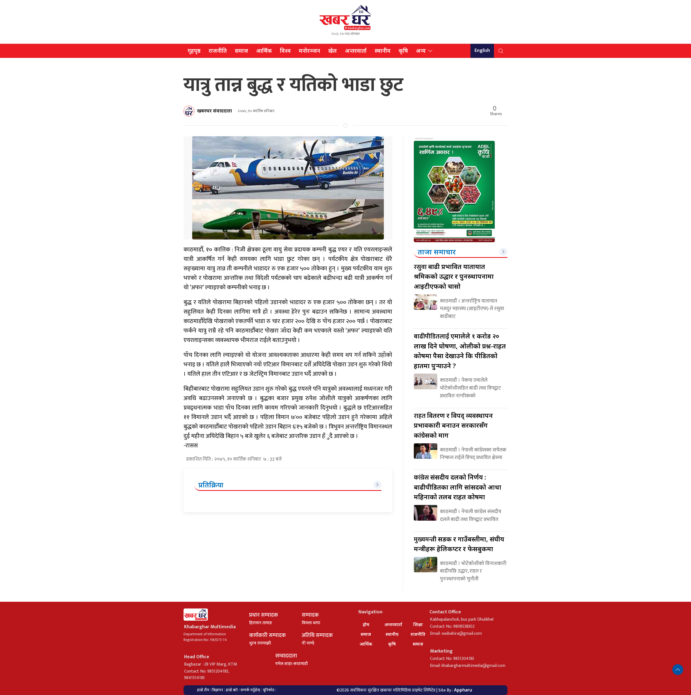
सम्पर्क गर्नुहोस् (250, 690)
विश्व (285, 50)
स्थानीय (383, 50)
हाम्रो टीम (203, 690)
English (482, 50)
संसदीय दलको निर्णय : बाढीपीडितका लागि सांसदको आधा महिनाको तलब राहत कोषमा (457, 487)
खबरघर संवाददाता (214, 110)
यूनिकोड (268, 690)
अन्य (421, 50)
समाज (241, 50)
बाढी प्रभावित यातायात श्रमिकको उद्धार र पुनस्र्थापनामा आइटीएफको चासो (454, 276)
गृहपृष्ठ (194, 50)
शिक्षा (418, 624)
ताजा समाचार (437, 251)
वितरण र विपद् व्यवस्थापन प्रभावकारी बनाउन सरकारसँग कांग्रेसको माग (453, 425)
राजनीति (218, 50)
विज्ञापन (217, 690)
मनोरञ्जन (309, 50)
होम (366, 624)
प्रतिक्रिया (210, 484)
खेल (332, 50)
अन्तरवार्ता (356, 50)
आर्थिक (264, 50)
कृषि (403, 50)
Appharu (463, 690)
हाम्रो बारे (232, 690)
